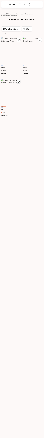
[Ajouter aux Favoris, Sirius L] (40, 40)
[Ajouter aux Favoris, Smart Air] (19, 82)
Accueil (4, 14)
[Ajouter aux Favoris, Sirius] (19, 40)
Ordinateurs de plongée (24, 14)
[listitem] (3, 68)
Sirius (3, 74)
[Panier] (29, 4)
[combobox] (11, 29)
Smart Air (5, 115)
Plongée (11, 14)
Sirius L (25, 74)
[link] (20, 4)
